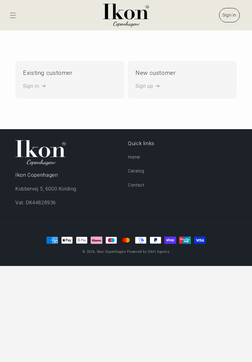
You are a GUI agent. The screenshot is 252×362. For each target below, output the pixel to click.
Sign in (229, 15)
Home (134, 157)
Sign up (144, 86)
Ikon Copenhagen (111, 252)
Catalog (136, 170)
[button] (13, 15)
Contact (136, 185)
